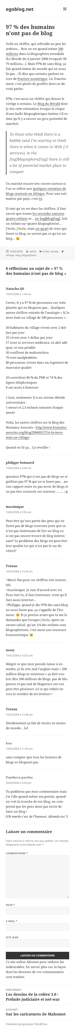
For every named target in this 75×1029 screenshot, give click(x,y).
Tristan (11, 566)
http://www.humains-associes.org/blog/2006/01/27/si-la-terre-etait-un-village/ (36, 432)
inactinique (15, 507)
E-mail (12, 921)
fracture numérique (32, 79)
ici (40, 198)
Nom (10, 905)
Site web (12, 937)
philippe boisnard (20, 462)
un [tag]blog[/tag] (47, 218)
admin (32, 251)
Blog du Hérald (49, 104)
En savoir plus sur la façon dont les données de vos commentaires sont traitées (36, 972)
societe (54, 251)
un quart (42, 228)
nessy (10, 650)
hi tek (46, 251)
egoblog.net (20, 9)
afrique (10, 255)
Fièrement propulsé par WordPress (26, 1024)
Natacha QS (15, 288)
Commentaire (17, 853)
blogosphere (29, 255)
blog (17, 255)
